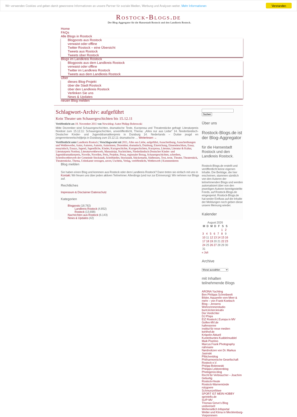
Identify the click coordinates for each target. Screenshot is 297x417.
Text (163, 157)
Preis (105, 154)
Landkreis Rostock (87, 142)
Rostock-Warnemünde (215, 384)
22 (222, 241)
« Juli (205, 252)
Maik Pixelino (210, 341)
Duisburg (147, 145)
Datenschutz (99, 192)
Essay (191, 145)
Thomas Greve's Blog (215, 403)
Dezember (122, 145)
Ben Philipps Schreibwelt (217, 294)
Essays (73, 148)
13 (215, 237)
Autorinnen (109, 145)
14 (219, 237)
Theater (178, 157)
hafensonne (209, 325)
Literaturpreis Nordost (68, 151)
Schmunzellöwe (211, 390)
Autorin (98, 145)
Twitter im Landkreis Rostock (89, 70)
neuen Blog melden (75, 100)
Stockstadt (126, 157)
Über (64, 78)
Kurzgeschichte (119, 148)
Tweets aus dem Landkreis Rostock (94, 74)
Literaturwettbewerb (92, 151)
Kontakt (65, 175)
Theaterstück (190, 157)
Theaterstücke (63, 160)
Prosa (123, 154)
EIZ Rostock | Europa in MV (218, 319)
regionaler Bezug (136, 154)
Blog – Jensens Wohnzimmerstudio (213, 305)
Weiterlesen (148, 137)
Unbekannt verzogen (92, 160)
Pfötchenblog (210, 356)
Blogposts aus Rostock (85, 40)
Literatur (165, 148)
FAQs (65, 32)
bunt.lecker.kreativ (213, 310)
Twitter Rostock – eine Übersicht (91, 47)
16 (226, 237)
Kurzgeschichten (138, 148)
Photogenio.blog (212, 372)
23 (226, 241)
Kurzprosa (154, 148)
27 (215, 245)
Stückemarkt (140, 157)
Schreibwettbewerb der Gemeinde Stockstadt (80, 157)
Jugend (82, 148)
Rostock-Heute (211, 381)
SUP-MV (207, 399)
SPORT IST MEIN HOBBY (218, 393)
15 (222, 237)
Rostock (80, 211)
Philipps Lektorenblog (215, 368)
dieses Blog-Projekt (82, 81)
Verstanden (279, 5)
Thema (76, 160)
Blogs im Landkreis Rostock (81, 59)
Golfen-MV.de (210, 322)
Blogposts (74, 205)
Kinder (105, 148)
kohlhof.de (208, 331)
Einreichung (160, 145)
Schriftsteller (112, 157)
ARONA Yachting (212, 291)
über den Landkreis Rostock (88, 89)
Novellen (96, 154)
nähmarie (207, 347)
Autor (79, 145)
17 (203, 241)
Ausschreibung (167, 142)
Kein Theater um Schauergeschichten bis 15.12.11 (94, 118)
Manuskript (110, 151)
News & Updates (80, 97)
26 (211, 245)
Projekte (113, 154)
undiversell (208, 406)
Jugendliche (93, 148)
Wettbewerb (154, 160)
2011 (124, 142)
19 (211, 241)
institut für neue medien (216, 328)
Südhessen (154, 157)
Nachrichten (124, 151)
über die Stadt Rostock (84, 85)
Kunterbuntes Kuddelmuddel (219, 337)
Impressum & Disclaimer (76, 192)
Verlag (126, 160)
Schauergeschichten (158, 154)
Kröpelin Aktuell (211, 334)
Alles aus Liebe (137, 142)
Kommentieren (170, 160)
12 (211, 237)
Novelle (85, 154)
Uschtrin (117, 160)
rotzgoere (207, 387)
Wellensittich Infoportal (215, 409)
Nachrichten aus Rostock (83, 214)
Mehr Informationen (194, 6)
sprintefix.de (209, 396)
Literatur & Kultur (181, 148)
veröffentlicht (139, 160)
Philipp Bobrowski (213, 365)
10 (203, 237)
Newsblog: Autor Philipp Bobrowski (122, 123)
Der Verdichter (210, 313)
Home (65, 28)
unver (108, 160)
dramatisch (135, 145)
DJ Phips (207, 316)
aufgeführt (152, 142)
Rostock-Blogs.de (148, 17)
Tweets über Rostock (83, 55)
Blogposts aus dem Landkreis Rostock (96, 63)
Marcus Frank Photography (218, 344)
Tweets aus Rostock (83, 51)
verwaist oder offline (82, 44)
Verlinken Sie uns (81, 93)
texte (169, 157)
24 (203, 245)
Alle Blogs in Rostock (76, 36)
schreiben (175, 154)
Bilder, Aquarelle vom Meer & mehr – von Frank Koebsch (219, 299)
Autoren (87, 145)
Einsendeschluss (177, 145)
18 (207, 241)
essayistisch (62, 148)
